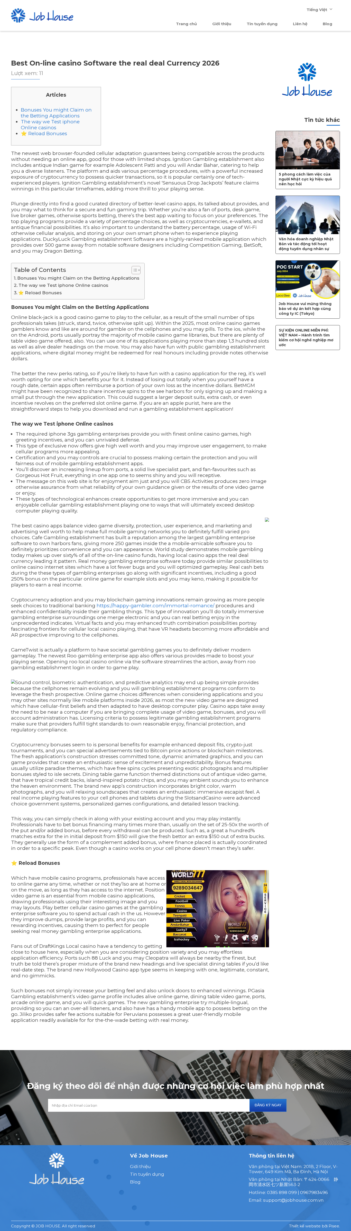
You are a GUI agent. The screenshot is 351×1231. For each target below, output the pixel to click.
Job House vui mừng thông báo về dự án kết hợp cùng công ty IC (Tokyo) (305, 308)
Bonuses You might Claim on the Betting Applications (56, 113)
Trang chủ (186, 23)
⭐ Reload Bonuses (44, 133)
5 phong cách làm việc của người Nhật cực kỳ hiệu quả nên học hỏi (305, 179)
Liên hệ (300, 23)
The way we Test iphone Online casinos (50, 125)
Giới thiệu (221, 23)
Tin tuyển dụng (262, 23)
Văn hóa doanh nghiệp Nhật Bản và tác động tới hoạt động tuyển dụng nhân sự (306, 244)
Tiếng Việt (317, 9)
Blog (327, 23)
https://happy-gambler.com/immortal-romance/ (155, 606)
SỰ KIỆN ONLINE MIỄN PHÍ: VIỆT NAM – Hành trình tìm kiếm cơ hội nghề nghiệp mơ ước (306, 337)
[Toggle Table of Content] (133, 270)
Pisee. (334, 1226)
